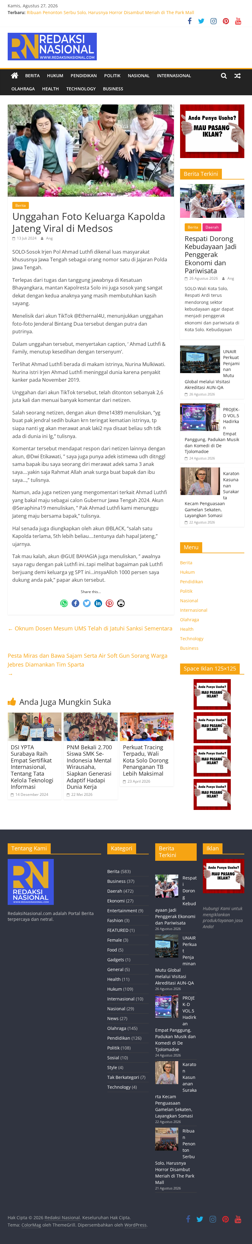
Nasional (139, 75)
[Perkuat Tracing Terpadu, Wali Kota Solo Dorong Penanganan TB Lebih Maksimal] (147, 716)
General (115, 969)
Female (114, 940)
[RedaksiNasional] (31, 862)
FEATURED (117, 930)
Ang (49, 238)
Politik (112, 75)
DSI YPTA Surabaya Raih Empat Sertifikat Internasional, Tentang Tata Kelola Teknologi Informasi (32, 767)
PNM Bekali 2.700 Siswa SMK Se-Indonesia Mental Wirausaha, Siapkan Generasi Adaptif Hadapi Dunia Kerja (89, 767)
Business (113, 89)
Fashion (115, 920)
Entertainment (122, 910)
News (113, 1018)
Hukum (55, 75)
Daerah (212, 227)
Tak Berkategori (123, 1077)
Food (112, 950)
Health (50, 89)
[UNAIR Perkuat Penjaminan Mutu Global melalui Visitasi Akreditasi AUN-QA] (200, 349)
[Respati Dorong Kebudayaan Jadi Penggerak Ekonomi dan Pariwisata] (212, 187)
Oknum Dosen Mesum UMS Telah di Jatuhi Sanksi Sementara (90, 628)
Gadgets (115, 959)
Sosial (113, 1058)
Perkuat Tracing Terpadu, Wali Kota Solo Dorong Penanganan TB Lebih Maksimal (145, 760)
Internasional (174, 75)
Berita (32, 75)
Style (112, 1067)
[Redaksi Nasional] (15, 75)
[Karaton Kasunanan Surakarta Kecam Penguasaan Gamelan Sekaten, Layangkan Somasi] (200, 471)
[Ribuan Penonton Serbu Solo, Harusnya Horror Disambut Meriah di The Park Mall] (166, 1142)
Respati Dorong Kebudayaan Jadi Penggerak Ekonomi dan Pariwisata (211, 254)
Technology (81, 89)
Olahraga (23, 89)
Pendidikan (84, 75)
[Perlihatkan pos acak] (237, 75)
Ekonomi (116, 901)
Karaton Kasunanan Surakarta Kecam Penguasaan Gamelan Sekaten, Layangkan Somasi (117, 12)
